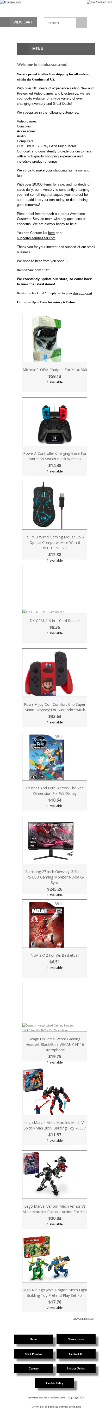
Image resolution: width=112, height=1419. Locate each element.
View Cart (23, 22)
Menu (37, 48)
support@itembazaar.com (36, 238)
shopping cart (82, 293)
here (51, 233)
